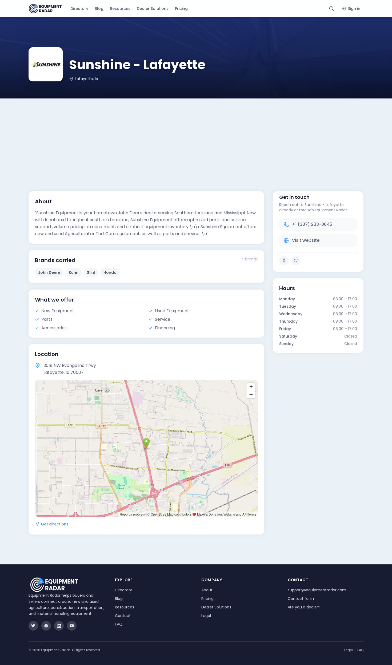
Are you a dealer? (304, 607)
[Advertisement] (196, 138)
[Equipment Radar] (45, 9)
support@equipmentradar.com (317, 590)
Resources (120, 8)
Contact (123, 615)
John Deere (49, 272)
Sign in (354, 8)
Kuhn (73, 272)
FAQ (118, 624)
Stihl (91, 272)
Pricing (181, 8)
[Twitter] (296, 260)
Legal (206, 615)
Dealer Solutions (153, 8)
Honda (110, 272)
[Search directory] (331, 8)
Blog (99, 8)
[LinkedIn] (59, 626)
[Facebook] (284, 260)
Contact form (301, 598)
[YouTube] (72, 626)
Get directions (55, 524)
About (207, 590)
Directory (79, 8)
